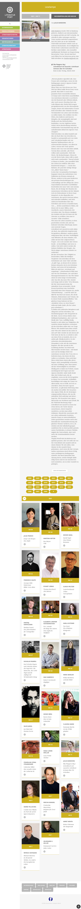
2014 (29, 487)
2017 (53, 483)
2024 (45, 478)
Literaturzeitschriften (9, 35)
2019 (37, 483)
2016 (61, 483)
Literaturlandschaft (9, 45)
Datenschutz (36, 889)
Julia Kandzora (56, 31)
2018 (45, 483)
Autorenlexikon (7, 27)
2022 (61, 478)
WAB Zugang (41, 885)
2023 (53, 478)
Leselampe (72, 885)
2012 (45, 487)
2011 (53, 487)
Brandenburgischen (12, 57)
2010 (61, 487)
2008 (29, 491)
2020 (29, 483)
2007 (37, 491)
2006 (45, 491)
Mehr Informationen (59, 470)
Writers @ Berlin (7, 42)
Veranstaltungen (7, 38)
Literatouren (6, 49)
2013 (37, 487)
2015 (69, 483)
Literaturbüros (6, 59)
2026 (29, 478)
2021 (69, 478)
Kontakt (26, 889)
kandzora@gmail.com (71, 58)
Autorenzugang (28, 885)
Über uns (52, 885)
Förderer (62, 885)
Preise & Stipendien (8, 31)
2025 (37, 478)
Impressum (48, 889)
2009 (69, 487)
